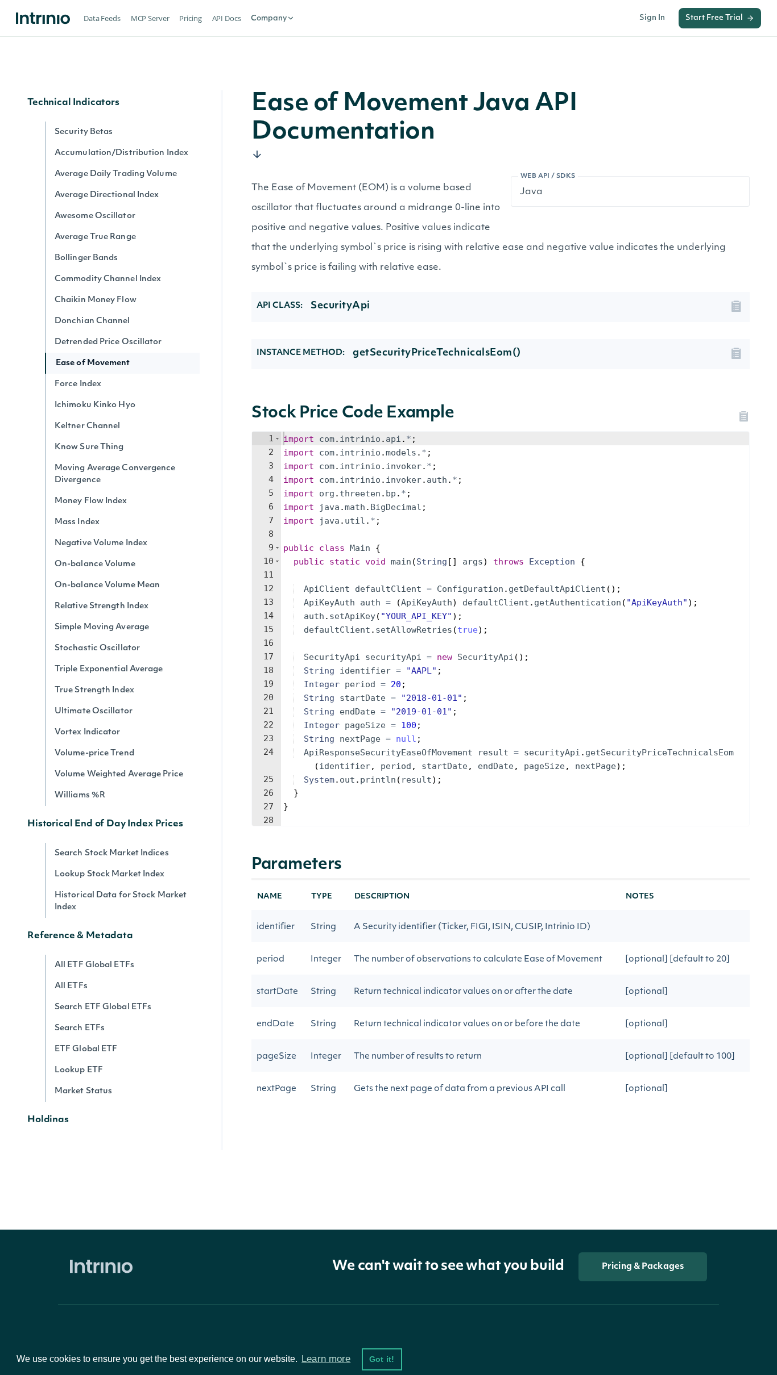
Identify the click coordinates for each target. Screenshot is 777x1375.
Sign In (652, 18)
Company (269, 18)
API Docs (226, 18)
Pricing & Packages (643, 1267)
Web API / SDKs (548, 176)
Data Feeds (102, 18)
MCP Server (150, 18)
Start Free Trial (714, 18)
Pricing (190, 18)
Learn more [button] (325, 1358)
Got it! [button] (381, 1359)
